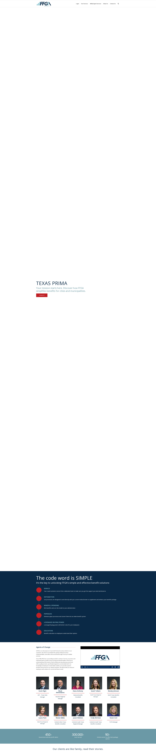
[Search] (118, 3)
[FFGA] (44, 3)
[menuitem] (77, 3)
